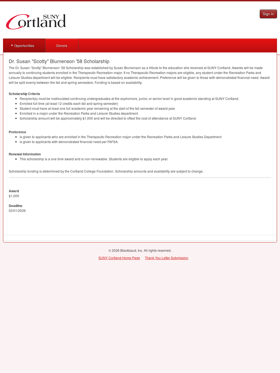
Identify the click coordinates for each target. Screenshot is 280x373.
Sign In (268, 13)
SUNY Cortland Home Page (119, 257)
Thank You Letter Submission (166, 257)
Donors (61, 45)
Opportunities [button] (24, 45)
